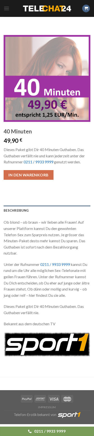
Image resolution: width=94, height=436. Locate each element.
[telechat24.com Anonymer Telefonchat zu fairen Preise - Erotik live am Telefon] (47, 8)
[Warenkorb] (86, 9)
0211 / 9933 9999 (38, 161)
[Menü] (6, 8)
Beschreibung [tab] (16, 210)
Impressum (47, 407)
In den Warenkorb (28, 175)
